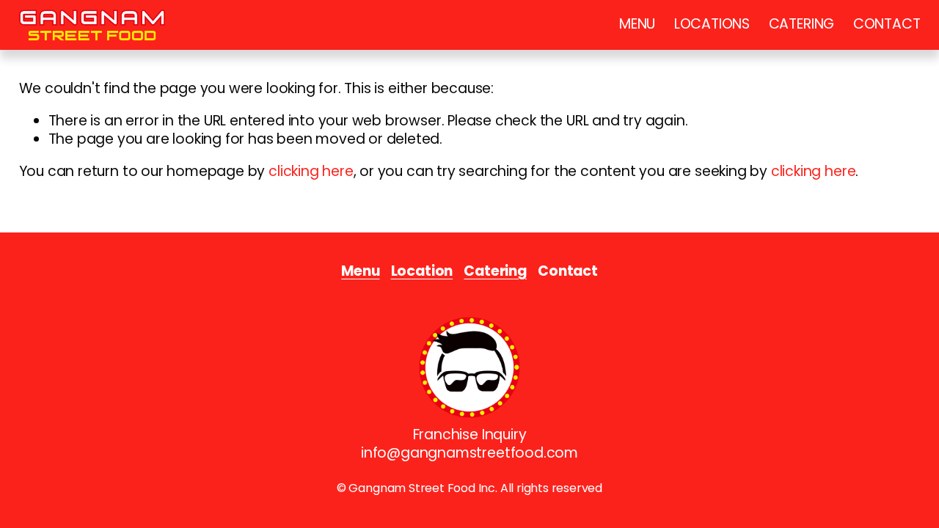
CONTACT (887, 24)
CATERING (801, 24)
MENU (637, 24)
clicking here (311, 171)
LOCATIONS (712, 24)
